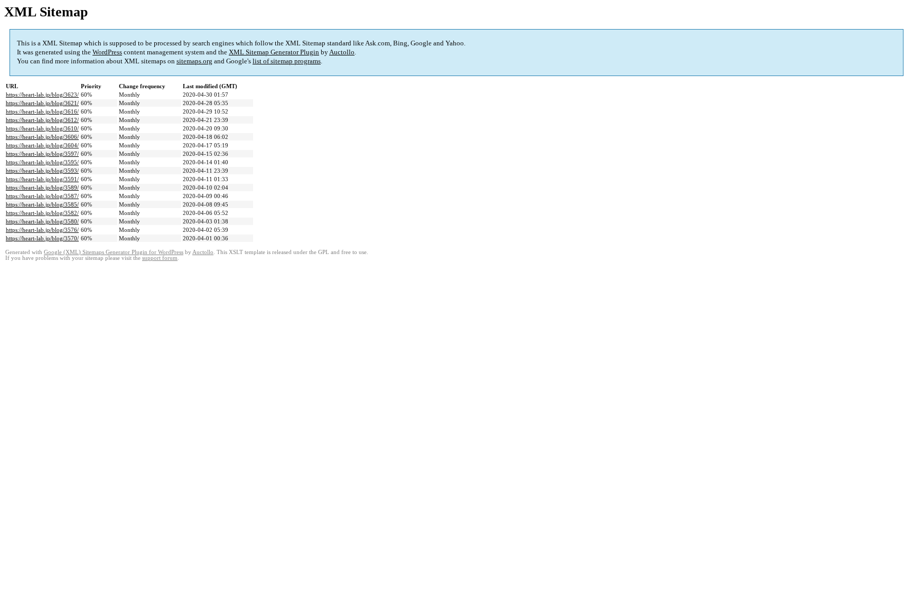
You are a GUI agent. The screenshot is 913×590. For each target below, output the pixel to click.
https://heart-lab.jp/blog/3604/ (42, 145)
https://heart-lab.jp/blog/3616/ (42, 111)
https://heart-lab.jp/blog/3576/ (42, 230)
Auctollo (342, 52)
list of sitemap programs (287, 61)
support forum (160, 258)
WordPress (107, 52)
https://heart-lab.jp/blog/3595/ (42, 162)
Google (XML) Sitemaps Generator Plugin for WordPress (113, 252)
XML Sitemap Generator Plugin (274, 52)
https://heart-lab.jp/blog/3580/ (42, 221)
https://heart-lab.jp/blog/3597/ (42, 154)
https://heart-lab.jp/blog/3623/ (42, 94)
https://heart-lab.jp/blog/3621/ (42, 103)
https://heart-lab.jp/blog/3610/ (42, 128)
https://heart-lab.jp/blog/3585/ (42, 204)
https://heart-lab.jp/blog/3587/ (42, 196)
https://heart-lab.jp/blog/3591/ (42, 179)
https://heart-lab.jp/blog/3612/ (42, 120)
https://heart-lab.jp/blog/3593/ (42, 170)
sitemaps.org (194, 61)
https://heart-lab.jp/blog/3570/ (42, 238)
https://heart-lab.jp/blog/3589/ (42, 187)
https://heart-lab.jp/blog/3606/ (42, 137)
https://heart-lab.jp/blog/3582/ (42, 213)
